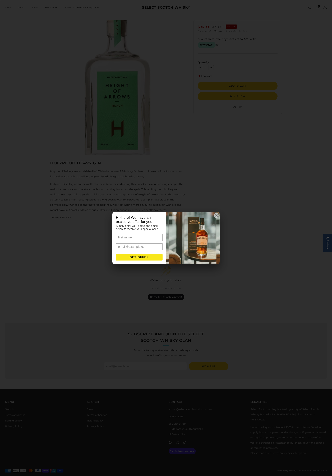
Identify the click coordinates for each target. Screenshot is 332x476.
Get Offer (139, 257)
